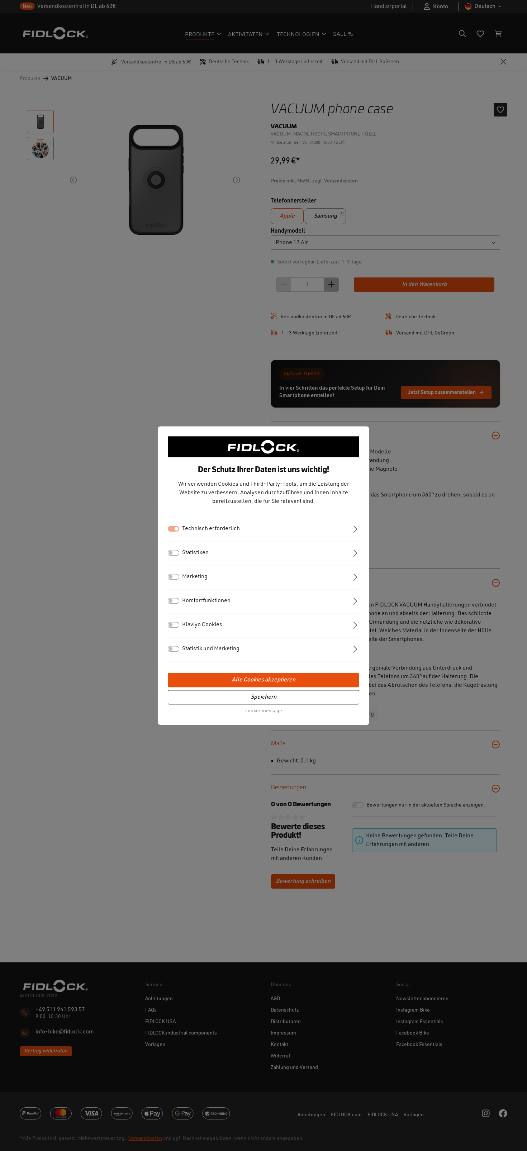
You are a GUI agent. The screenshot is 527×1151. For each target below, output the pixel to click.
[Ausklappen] (355, 528)
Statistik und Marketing (210, 649)
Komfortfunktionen (206, 601)
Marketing (195, 577)
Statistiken (195, 553)
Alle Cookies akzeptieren (263, 680)
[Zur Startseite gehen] (263, 446)
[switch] (173, 553)
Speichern (263, 697)
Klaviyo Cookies (202, 625)
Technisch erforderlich (211, 529)
